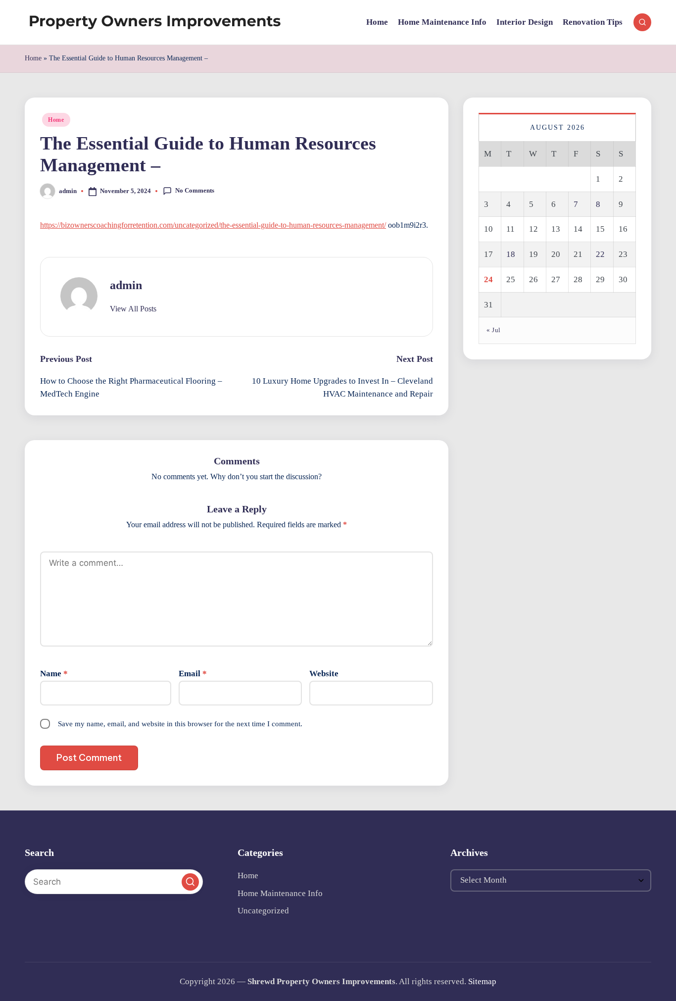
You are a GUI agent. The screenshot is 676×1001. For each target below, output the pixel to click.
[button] (133, 308)
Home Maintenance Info (280, 893)
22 (600, 254)
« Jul (493, 330)
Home (33, 58)
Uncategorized (263, 910)
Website (323, 673)
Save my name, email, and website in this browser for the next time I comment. (180, 724)
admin (126, 285)
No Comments (194, 190)
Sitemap (482, 981)
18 (510, 254)
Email (193, 673)
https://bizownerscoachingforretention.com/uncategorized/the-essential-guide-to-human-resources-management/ (213, 225)
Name (54, 673)
